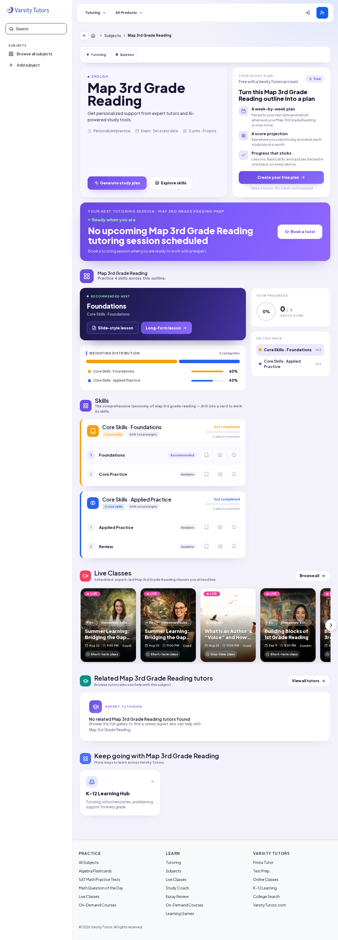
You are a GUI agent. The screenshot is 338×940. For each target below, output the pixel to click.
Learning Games (180, 913)
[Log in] (307, 13)
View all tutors (305, 680)
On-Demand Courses (97, 904)
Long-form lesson (163, 327)
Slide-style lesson (115, 327)
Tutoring (92, 13)
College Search (266, 896)
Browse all (309, 575)
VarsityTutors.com (269, 904)
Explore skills (174, 182)
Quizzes (127, 54)
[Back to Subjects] (84, 36)
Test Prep (261, 870)
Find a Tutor (263, 862)
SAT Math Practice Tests (99, 879)
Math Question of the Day (101, 887)
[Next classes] (331, 625)
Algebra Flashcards (95, 870)
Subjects (112, 35)
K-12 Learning (265, 887)
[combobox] (39, 28)
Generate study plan (120, 182)
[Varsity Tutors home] (27, 10)
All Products (126, 13)
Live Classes (89, 896)
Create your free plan (278, 177)
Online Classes (265, 879)
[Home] (94, 36)
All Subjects (89, 862)
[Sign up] (322, 13)
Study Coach (177, 887)
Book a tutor (303, 231)
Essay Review (177, 896)
